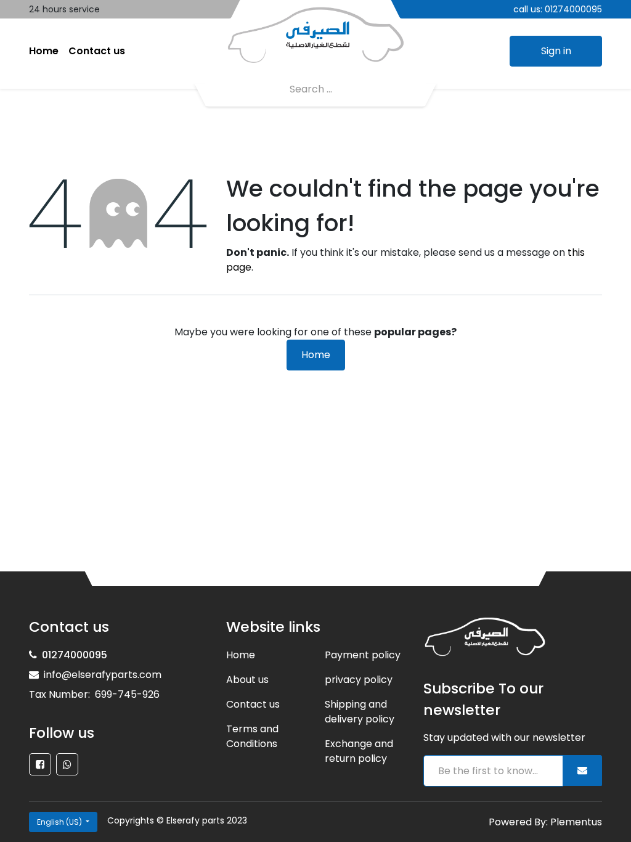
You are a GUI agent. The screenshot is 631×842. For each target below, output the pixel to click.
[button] (582, 770)
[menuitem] (44, 51)
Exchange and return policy (359, 751)
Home (315, 355)
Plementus (576, 822)
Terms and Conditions (252, 736)
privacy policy (359, 679)
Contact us (253, 704)
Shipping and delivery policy (359, 711)
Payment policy (363, 655)
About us (247, 679)
